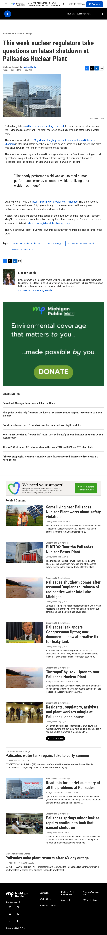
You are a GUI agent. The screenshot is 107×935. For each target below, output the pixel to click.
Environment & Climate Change (17, 33)
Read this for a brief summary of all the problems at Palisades (73, 785)
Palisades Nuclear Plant (22, 249)
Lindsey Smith (29, 67)
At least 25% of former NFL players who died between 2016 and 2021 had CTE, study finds (48, 447)
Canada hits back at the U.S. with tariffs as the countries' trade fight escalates (42, 425)
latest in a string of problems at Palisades (55, 201)
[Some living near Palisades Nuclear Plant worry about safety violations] (24, 515)
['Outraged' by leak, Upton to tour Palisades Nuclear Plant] (24, 677)
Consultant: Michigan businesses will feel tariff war (29, 403)
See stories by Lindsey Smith (35, 290)
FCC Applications (90, 900)
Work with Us (45, 899)
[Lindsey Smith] (9, 277)
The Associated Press (14, 760)
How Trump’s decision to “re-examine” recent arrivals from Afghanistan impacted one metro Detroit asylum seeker (53, 436)
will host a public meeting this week (45, 126)
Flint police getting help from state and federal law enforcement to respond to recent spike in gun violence (52, 414)
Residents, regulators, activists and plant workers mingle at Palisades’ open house (72, 712)
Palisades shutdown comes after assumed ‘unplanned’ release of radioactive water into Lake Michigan (73, 589)
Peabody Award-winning (48, 280)
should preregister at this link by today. (49, 223)
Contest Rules (67, 900)
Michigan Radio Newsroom (56, 681)
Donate (95, 4)
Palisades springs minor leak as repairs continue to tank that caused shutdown (73, 822)
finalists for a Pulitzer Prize (31, 283)
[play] (7, 14)
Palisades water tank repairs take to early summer (47, 755)
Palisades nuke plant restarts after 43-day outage (47, 857)
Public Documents (48, 905)
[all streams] (103, 14)
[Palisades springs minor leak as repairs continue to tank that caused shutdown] (24, 823)
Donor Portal (77, 4)
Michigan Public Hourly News (68, 893)
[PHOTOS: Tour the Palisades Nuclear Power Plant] (24, 552)
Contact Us (44, 893)
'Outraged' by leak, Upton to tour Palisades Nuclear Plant (72, 674)
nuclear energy (54, 243)
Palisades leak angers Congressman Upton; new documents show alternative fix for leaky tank (72, 634)
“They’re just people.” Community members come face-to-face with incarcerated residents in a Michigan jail (50, 458)
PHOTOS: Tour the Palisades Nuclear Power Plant (69, 549)
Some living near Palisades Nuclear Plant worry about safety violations (73, 512)
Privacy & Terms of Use (91, 893)
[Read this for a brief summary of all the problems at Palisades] (24, 788)
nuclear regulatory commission (82, 243)
